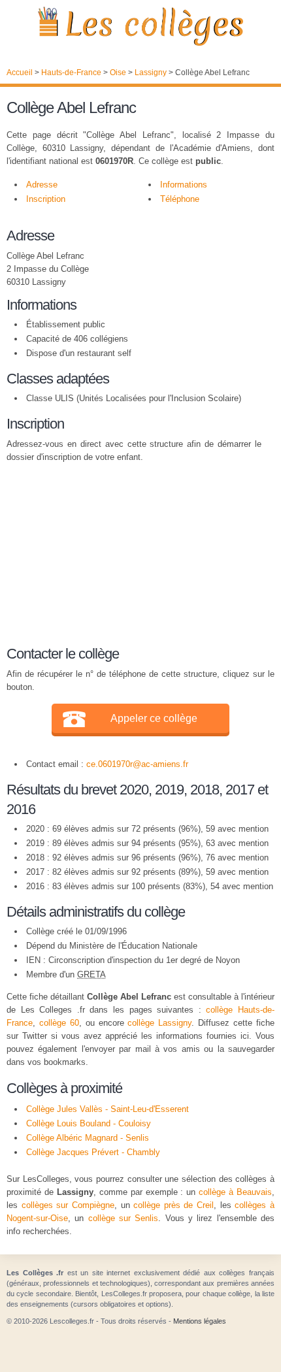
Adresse (42, 184)
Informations (183, 184)
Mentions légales (199, 1321)
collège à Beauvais (235, 1192)
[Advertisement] (134, 552)
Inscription (45, 199)
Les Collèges (140, 26)
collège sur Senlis (123, 1218)
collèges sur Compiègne (68, 1205)
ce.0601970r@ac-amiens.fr (137, 764)
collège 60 (59, 1023)
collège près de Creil (173, 1205)
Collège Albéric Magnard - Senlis (87, 1138)
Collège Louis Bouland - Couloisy (88, 1123)
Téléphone (179, 199)
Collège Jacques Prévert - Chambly (93, 1152)
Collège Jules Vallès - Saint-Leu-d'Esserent (107, 1109)
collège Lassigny (159, 1023)
